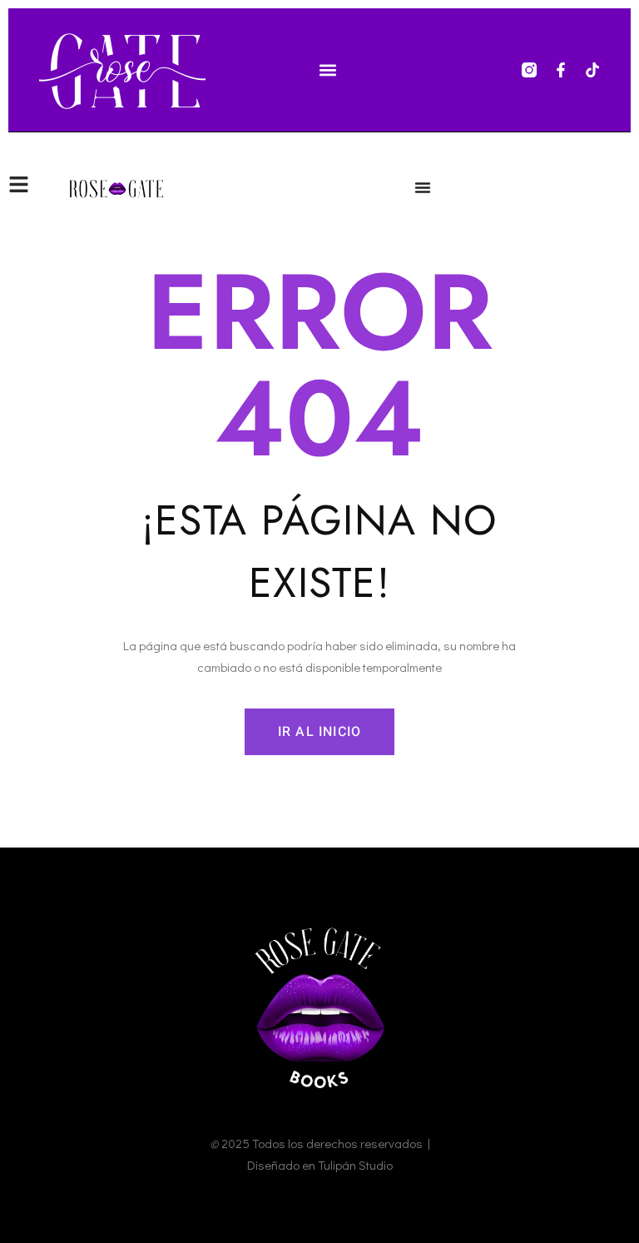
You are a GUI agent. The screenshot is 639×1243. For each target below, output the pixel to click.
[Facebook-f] (560, 69)
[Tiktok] (592, 69)
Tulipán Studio (355, 1164)
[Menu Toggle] (422, 187)
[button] (328, 70)
